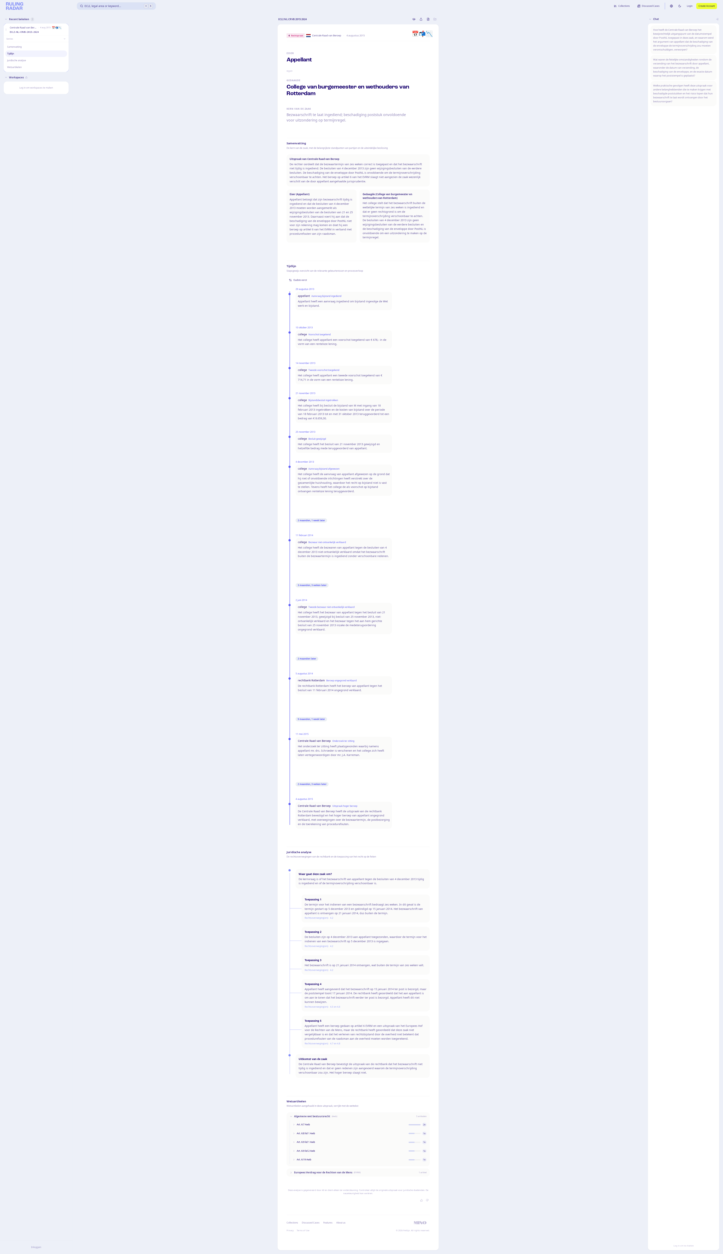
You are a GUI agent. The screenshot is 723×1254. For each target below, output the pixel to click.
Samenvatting (14, 46)
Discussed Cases (311, 1222)
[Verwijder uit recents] (65, 30)
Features (328, 1222)
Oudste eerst (300, 280)
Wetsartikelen (14, 67)
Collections (292, 1222)
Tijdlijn (10, 53)
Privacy (290, 1230)
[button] (6, 30)
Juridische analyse (16, 60)
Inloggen (36, 1247)
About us (340, 1222)
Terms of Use (303, 1230)
